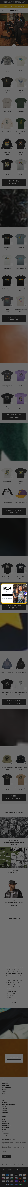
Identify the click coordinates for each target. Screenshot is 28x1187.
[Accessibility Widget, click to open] (25, 593)
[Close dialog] (26, 584)
